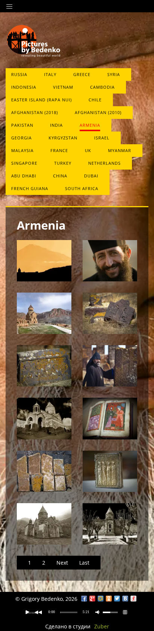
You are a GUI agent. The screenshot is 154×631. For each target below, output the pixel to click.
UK (88, 150)
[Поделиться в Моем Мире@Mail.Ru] (101, 599)
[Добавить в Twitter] (117, 599)
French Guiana (29, 188)
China (60, 176)
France (59, 150)
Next (62, 562)
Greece (81, 74)
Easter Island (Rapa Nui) (41, 99)
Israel (102, 138)
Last (84, 562)
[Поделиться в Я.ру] (133, 599)
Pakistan (22, 125)
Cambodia (102, 87)
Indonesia (23, 87)
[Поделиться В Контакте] (125, 599)
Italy (50, 74)
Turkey (62, 163)
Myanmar (119, 150)
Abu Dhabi (23, 176)
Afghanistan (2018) (34, 112)
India (56, 125)
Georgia (21, 138)
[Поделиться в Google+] (92, 599)
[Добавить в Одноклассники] (109, 599)
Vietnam (63, 87)
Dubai (91, 176)
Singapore (24, 163)
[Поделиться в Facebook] (84, 599)
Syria (113, 74)
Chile (95, 99)
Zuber (101, 626)
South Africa (81, 188)
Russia (19, 74)
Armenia (90, 125)
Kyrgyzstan (63, 138)
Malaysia (22, 150)
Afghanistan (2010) (98, 112)
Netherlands (104, 163)
